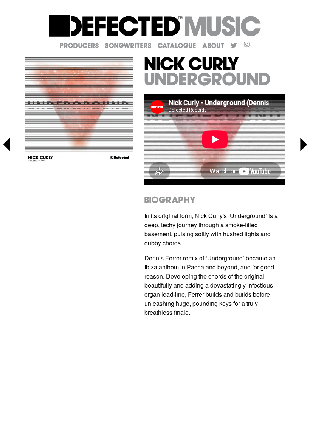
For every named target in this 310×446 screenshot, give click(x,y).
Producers (79, 46)
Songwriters (128, 46)
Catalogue (177, 46)
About (213, 46)
